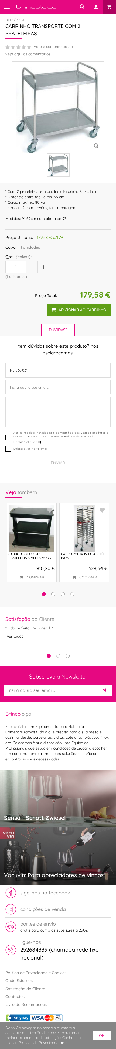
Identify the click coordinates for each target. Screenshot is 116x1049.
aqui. (64, 1042)
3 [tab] (68, 656)
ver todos (15, 636)
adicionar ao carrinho (82, 309)
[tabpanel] (58, 628)
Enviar (58, 462)
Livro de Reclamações (26, 1004)
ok (101, 1035)
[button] (44, 594)
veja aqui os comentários (27, 54)
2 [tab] (58, 656)
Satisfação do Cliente (25, 988)
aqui (40, 441)
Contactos (15, 996)
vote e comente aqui (52, 47)
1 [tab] (49, 656)
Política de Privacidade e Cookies (35, 972)
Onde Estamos (19, 980)
